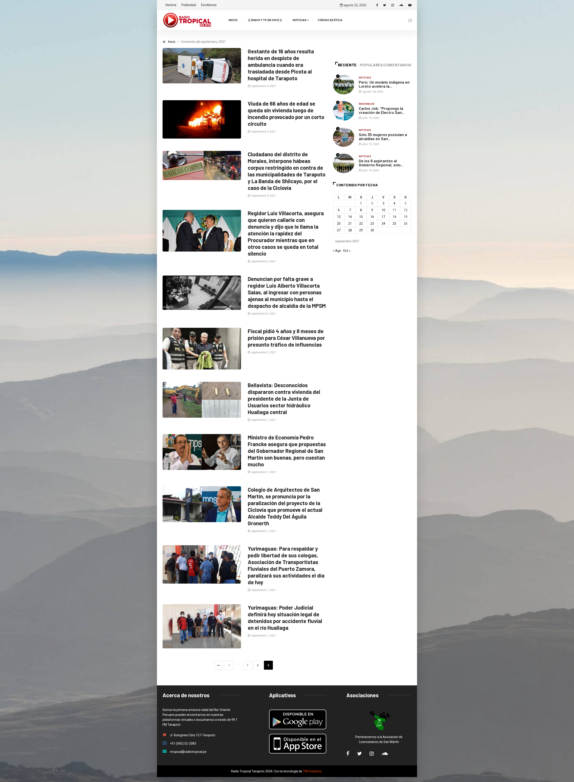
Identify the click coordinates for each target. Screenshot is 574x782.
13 (339, 217)
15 (361, 217)
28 (350, 230)
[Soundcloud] (401, 5)
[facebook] (377, 5)
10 (383, 210)
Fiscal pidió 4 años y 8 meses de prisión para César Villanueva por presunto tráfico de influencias (286, 338)
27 (339, 230)
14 (350, 217)
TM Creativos (312, 771)
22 (361, 223)
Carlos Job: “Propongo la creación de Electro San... (381, 110)
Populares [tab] (371, 65)
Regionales (367, 103)
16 (372, 217)
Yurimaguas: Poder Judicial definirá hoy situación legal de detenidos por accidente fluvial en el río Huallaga (285, 617)
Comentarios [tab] (397, 65)
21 (350, 223)
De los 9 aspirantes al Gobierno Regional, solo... (381, 162)
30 (372, 230)
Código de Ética (330, 20)
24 (383, 223)
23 (372, 223)
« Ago (337, 250)
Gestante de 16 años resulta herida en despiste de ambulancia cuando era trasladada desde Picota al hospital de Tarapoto (281, 64)
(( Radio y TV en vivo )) (265, 20)
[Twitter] (384, 5)
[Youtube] (409, 5)
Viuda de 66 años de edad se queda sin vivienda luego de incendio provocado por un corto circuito (286, 113)
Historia (170, 5)
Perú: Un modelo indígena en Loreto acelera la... (384, 84)
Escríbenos (209, 5)
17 (383, 217)
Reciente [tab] (347, 65)
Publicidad (188, 5)
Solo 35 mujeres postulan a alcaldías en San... (383, 136)
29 (361, 230)
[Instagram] (392, 5)
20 (339, 223)
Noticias (299, 20)
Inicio (232, 20)
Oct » (346, 250)
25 (394, 223)
